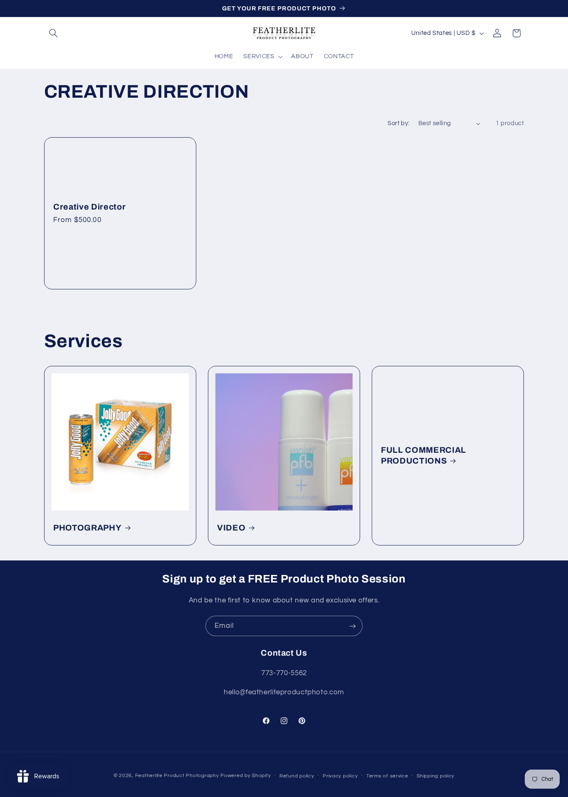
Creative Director (89, 206)
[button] (53, 33)
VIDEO (231, 527)
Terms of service (387, 776)
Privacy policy (340, 776)
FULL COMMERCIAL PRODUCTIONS (423, 455)
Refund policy (296, 776)
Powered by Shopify (245, 775)
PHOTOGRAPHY (87, 527)
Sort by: (398, 123)
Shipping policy (435, 776)
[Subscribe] (352, 626)
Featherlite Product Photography (177, 775)
